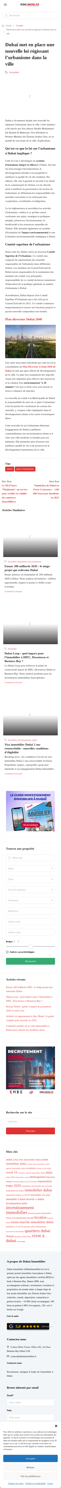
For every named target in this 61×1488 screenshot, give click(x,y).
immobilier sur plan (40, 1194)
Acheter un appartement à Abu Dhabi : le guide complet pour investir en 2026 (30, 1018)
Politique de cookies (16, 1483)
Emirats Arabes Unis (20, 1182)
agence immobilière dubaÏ (16, 1168)
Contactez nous (14, 1363)
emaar (9, 1181)
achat (9, 1159)
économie (21, 1241)
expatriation (45, 1181)
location (40, 1217)
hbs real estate (47, 1186)
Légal (34, 740)
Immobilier (22, 561)
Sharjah (10, 1236)
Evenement (33, 1182)
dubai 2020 (10, 1177)
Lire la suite (13, 1316)
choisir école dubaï (44, 1168)
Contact (50, 1483)
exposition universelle (31, 1186)
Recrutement (12, 1372)
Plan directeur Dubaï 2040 (23, 319)
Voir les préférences (30, 1476)
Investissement (34, 561)
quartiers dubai (37, 1230)
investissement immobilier (20, 1210)
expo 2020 (13, 1185)
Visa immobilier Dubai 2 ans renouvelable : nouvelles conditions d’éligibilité (26, 748)
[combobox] (30, 868)
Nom (9, 1410)
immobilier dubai (38, 1190)
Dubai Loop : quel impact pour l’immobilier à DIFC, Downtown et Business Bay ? (27, 657)
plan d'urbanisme (25, 469)
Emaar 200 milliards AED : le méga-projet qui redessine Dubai (29, 989)
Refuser (30, 1467)
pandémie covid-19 (14, 1227)
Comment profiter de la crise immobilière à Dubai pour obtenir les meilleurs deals (28, 1028)
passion (27, 1227)
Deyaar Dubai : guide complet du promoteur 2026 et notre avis (28, 1008)
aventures (31, 1168)
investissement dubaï (16, 1203)
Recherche (30, 961)
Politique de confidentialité (35, 1483)
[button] (56, 1425)
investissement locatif (23, 1217)
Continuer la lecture (13, 591)
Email (10, 1395)
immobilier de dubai (15, 1191)
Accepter (30, 1458)
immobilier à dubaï (15, 1199)
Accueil (8, 25)
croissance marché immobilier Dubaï (31, 1173)
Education (50, 1177)
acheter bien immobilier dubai (38, 1164)
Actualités (19, 25)
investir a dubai (35, 1199)
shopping (17, 1236)
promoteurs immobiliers (15, 1231)
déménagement (37, 1176)
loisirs (15, 1222)
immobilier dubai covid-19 (18, 1195)
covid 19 (11, 1172)
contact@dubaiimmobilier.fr (23, 1356)
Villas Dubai (26, 1236)
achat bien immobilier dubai (27, 1159)
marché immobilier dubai (37, 1222)
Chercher (30, 1131)
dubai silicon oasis (22, 1177)
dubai (10, 469)
